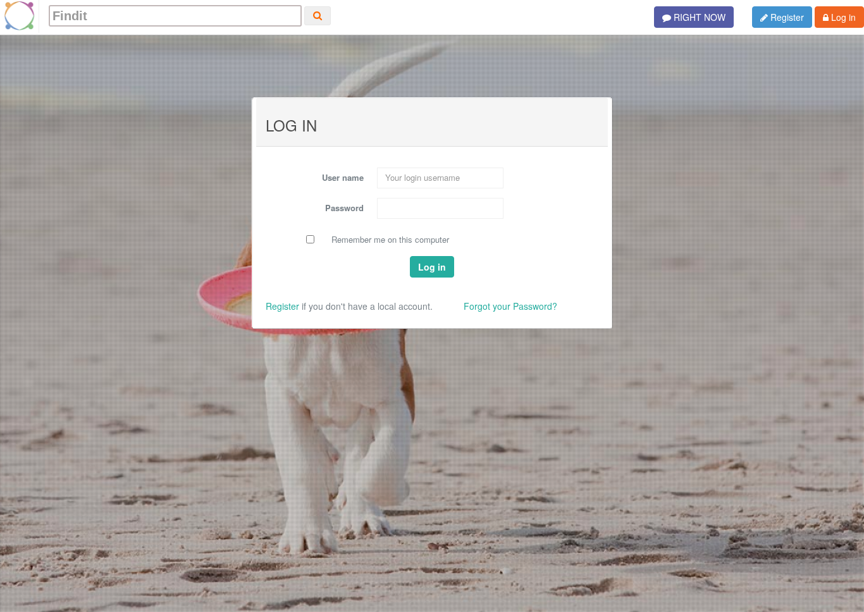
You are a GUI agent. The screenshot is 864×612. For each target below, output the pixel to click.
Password (344, 208)
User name (343, 177)
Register (786, 17)
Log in (842, 17)
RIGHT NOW (698, 17)
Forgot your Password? (510, 306)
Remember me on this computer (390, 239)
